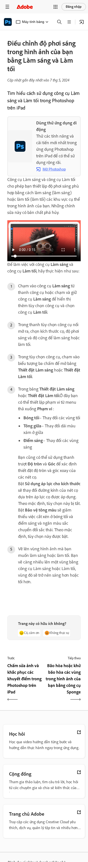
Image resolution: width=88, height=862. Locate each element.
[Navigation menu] (7, 6)
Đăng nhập (74, 7)
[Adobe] (25, 6)
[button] (55, 7)
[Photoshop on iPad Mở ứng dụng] (81, 22)
